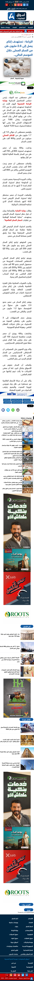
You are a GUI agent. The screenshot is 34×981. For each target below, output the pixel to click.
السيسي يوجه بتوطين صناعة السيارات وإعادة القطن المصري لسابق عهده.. (13, 483)
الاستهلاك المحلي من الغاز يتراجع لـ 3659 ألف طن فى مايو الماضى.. (12, 440)
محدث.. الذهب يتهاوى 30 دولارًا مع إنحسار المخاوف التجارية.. (12, 446)
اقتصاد (14, 27)
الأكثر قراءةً (26, 719)
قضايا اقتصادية (28, 950)
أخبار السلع (22, 27)
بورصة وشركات (28, 942)
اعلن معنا (30, 970)
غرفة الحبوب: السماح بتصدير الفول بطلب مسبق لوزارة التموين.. (12, 489)
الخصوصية (29, 966)
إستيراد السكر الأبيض (28, 402)
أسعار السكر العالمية (13, 220)
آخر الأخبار (26, 626)
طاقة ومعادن (29, 930)
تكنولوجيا (30, 934)
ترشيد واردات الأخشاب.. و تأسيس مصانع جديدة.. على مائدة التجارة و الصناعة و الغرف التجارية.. (11, 423)
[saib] (17, 588)
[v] (17, 394)
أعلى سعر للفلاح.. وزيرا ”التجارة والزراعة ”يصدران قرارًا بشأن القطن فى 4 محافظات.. (11, 434)
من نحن (13, 962)
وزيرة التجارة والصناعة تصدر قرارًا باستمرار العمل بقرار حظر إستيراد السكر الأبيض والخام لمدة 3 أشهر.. (12, 453)
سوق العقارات (28, 938)
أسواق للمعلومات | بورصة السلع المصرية (17, 959)
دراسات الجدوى (13, 954)
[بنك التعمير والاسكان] (17, 521)
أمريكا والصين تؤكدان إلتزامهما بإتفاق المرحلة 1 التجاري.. (13, 459)
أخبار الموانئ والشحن (27, 954)
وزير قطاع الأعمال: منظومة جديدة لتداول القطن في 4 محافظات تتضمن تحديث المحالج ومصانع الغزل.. (12, 429)
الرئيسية (30, 27)
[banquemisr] (17, 560)
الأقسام (30, 918)
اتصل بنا (13, 970)
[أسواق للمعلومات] (17, 614)
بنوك (16, 926)
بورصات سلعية (13, 922)
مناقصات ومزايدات (12, 946)
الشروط (13, 966)
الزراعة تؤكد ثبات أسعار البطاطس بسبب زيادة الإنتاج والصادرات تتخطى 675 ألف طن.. (12, 478)
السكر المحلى (26, 399)
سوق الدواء (14, 938)
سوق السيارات (13, 934)
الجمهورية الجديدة (27, 946)
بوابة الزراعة (14, 930)
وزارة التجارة (20, 210)
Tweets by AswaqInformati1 (26, 912)
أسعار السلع (29, 926)
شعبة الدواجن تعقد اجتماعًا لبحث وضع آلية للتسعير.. (12, 465)
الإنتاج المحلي (8, 135)
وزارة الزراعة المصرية (17, 399)
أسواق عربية (14, 942)
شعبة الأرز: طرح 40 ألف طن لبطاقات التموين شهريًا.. (13, 471)
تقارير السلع (14, 950)
